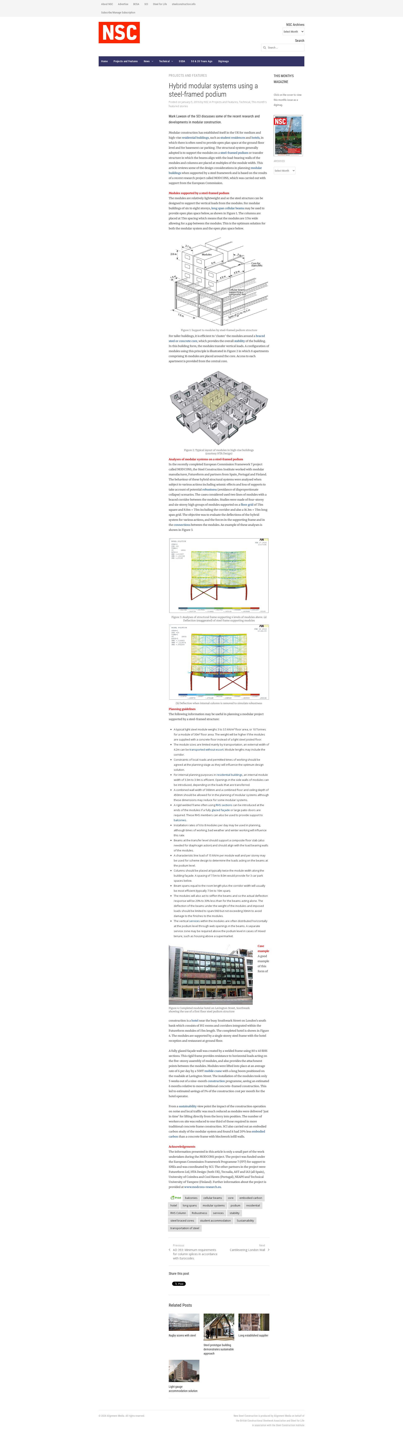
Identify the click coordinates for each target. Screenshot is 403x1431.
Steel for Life (160, 4)
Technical (164, 61)
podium (235, 1205)
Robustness (199, 1213)
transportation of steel (184, 1228)
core (231, 1198)
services (194, 921)
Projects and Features (126, 61)
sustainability (188, 1106)
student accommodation (215, 1220)
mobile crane (213, 1071)
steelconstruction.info (184, 4)
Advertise (123, 4)
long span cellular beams (227, 208)
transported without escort (206, 749)
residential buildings (195, 137)
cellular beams (212, 1198)
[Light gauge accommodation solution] (184, 1371)
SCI (146, 4)
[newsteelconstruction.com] (119, 32)
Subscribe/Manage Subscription (118, 12)
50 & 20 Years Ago (201, 61)
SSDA (182, 61)
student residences (232, 137)
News (147, 61)
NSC (206, 102)
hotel (194, 1020)
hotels (255, 137)
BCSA (136, 4)
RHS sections (224, 805)
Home (104, 61)
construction (216, 1081)
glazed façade (221, 810)
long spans (190, 1205)
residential (253, 1205)
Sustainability (245, 1220)
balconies (180, 820)
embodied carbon (250, 1198)
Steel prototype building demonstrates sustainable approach (219, 1349)
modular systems (214, 1205)
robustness (209, 489)
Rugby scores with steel (182, 1335)
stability (239, 341)
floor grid (247, 504)
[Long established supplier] (253, 1322)
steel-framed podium (234, 153)
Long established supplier (253, 1335)
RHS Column (178, 1213)
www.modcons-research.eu (202, 1187)
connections (182, 525)
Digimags (223, 61)
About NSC (107, 4)
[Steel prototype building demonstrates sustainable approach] (219, 1327)
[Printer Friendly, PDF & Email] (176, 1197)
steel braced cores (182, 1220)
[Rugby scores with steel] (184, 1322)
